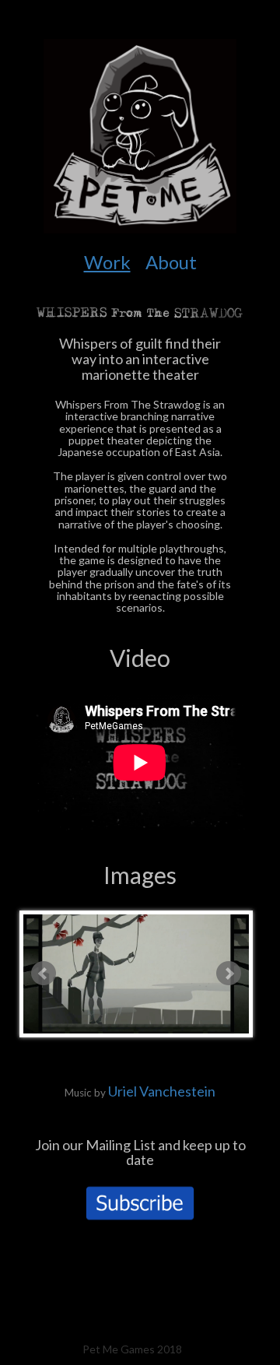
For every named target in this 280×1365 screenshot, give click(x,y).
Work (107, 262)
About (171, 262)
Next (228, 973)
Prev (43, 973)
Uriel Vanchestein (161, 1091)
